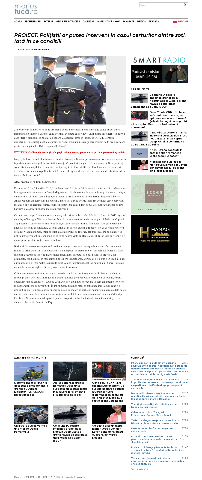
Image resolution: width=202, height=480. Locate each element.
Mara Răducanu (41, 49)
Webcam (183, 21)
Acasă (18, 21)
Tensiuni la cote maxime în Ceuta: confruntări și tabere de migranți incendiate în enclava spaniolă (158, 461)
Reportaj (154, 21)
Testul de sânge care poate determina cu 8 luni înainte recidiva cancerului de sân (155, 422)
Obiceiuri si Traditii (68, 21)
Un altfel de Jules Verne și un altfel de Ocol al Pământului (31, 428)
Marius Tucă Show (108, 21)
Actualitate (38, 357)
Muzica (141, 21)
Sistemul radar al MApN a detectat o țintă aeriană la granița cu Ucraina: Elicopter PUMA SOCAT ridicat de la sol (31, 388)
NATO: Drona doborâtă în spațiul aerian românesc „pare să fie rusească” (166, 152)
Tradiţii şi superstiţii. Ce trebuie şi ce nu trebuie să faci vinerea (154, 405)
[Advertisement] (67, 329)
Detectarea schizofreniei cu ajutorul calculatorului (152, 430)
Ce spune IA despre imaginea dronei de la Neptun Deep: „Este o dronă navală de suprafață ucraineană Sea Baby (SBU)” (158, 100)
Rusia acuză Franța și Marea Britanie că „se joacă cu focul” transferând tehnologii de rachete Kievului (157, 450)
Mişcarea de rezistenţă (43, 9)
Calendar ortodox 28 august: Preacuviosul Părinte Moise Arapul (151, 414)
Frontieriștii (33, 21)
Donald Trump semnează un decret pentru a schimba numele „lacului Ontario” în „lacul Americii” (157, 439)
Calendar (88, 21)
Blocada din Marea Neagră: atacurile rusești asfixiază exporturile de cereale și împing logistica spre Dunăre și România (159, 396)
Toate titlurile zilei (139, 469)
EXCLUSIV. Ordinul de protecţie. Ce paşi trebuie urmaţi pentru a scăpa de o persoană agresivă (69, 152)
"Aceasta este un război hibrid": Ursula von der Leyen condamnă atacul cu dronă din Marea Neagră (168, 166)
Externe (48, 21)
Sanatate (128, 21)
